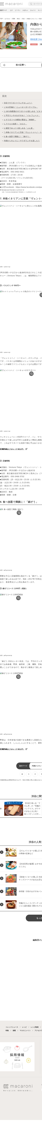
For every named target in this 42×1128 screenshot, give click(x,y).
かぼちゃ (25, 10)
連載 (14, 1030)
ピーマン (17, 10)
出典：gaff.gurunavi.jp (6, 570)
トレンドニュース (12, 1027)
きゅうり (33, 10)
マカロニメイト (25, 1030)
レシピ (24, 1027)
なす (11, 10)
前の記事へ (21, 65)
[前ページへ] (22, 774)
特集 (7, 1030)
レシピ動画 (35, 1027)
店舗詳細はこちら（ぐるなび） (12, 449)
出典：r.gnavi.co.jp (5, 266)
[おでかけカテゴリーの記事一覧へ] (34, 44)
